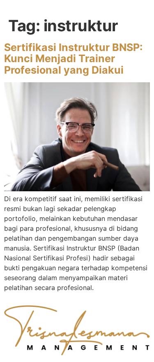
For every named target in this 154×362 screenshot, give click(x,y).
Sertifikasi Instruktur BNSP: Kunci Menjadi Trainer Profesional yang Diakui (73, 58)
